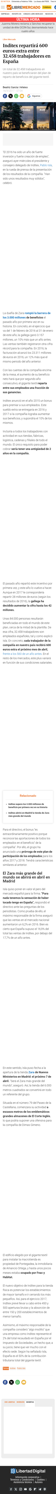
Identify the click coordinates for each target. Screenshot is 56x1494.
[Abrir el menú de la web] (3, 7)
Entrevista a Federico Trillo (22, 1)
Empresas (5, 14)
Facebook (11, 1489)
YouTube (25, 1489)
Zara (31, 1072)
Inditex (13, 1368)
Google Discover (30, 1489)
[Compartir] (5, 96)
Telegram (40, 1489)
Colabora (47, 7)
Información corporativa (27, 1477)
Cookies (41, 1479)
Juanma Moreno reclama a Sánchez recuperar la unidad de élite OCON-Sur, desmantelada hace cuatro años (28, 27)
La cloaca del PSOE (41, 1)
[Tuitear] (10, 96)
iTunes (45, 1489)
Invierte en (16, 14)
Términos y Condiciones (22, 1479)
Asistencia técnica (23, 1482)
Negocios (49, 14)
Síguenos (36, 96)
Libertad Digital (28, 1470)
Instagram (20, 1489)
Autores (38, 1482)
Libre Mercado (9, 39)
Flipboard (35, 1489)
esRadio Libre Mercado (33, 14)
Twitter (16, 1489)
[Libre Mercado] (23, 7)
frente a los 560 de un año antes (22, 653)
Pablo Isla (46, 165)
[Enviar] (16, 96)
